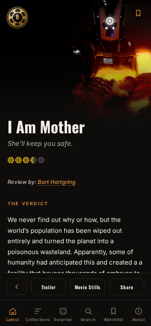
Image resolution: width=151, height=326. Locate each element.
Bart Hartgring (57, 181)
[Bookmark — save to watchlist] (138, 13)
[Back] (17, 286)
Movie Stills (88, 286)
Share (126, 286)
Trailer (49, 286)
